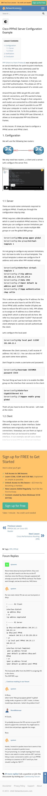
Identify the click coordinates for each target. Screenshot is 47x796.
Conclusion (10, 56)
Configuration (11, 45)
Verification (10, 53)
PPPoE (15, 549)
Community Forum (32, 776)
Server (11, 48)
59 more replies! (12, 774)
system (13, 589)
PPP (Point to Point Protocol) (14, 62)
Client (11, 51)
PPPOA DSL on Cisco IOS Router (18, 528)
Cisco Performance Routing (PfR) (28, 536)
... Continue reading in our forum (17, 681)
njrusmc (14, 564)
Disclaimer (7, 786)
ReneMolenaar (16, 710)
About (39, 786)
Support (31, 786)
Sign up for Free (15, 506)
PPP (10, 549)
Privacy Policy (19, 786)
